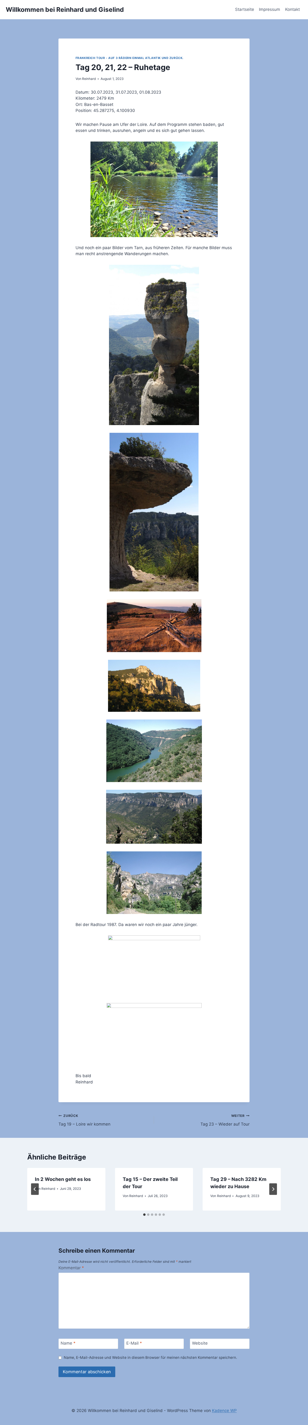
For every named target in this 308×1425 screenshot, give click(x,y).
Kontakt (292, 9)
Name (68, 1343)
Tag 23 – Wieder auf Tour (225, 1120)
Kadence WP (224, 1410)
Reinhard (89, 79)
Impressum (269, 9)
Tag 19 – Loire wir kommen (84, 1120)
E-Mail (134, 1343)
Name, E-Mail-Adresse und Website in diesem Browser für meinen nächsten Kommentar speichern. (150, 1357)
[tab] (144, 1214)
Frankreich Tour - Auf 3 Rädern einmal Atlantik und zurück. (130, 58)
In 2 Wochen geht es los (63, 1179)
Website (200, 1343)
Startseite (244, 9)
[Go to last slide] (35, 1189)
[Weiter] (273, 1189)
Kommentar (71, 1267)
